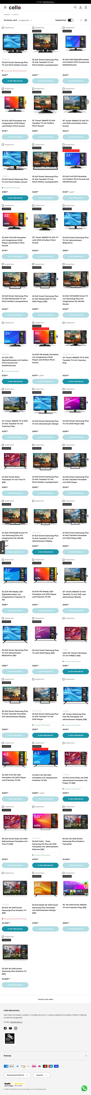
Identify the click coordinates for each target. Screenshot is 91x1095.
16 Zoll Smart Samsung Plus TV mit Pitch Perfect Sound (15, 63)
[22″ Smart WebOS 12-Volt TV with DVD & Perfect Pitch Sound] (45, 221)
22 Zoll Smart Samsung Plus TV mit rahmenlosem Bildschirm (76, 240)
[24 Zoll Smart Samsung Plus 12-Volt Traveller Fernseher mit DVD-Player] (76, 460)
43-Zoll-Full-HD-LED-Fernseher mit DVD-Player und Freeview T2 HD (14, 777)
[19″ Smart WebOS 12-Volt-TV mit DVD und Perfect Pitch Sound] (76, 104)
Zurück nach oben (45, 999)
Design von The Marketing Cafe (36, 1089)
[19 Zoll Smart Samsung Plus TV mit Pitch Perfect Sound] (15, 160)
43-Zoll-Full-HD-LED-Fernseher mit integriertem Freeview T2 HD (44, 777)
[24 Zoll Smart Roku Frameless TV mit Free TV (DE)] (15, 460)
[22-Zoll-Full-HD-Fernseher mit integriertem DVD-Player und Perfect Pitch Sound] (15, 221)
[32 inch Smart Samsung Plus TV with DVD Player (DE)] (45, 633)
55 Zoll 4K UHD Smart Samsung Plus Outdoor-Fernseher (74, 841)
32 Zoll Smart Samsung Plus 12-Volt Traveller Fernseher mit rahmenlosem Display (15, 714)
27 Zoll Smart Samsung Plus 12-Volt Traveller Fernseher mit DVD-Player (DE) (76, 535)
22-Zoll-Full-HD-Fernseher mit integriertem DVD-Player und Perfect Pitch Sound (14, 241)
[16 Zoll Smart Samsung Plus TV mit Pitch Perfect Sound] (15, 43)
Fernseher (15, 14)
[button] (85, 7)
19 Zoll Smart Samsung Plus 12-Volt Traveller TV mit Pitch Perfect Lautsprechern (45, 179)
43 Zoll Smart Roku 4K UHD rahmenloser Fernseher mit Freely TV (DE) (75, 780)
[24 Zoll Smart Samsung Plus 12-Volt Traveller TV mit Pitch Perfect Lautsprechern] (45, 460)
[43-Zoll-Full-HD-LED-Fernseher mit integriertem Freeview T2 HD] (45, 758)
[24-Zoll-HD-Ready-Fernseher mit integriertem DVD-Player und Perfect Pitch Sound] (45, 338)
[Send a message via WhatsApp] (84, 1088)
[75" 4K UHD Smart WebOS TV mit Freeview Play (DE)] (76, 888)
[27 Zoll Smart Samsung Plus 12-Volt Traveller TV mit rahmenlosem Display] (45, 516)
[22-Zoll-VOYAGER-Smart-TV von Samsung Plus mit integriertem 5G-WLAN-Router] (76, 279)
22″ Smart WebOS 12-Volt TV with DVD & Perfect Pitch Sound (45, 240)
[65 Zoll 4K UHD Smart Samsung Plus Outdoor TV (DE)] (15, 888)
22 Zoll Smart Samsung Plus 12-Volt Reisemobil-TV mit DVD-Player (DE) (45, 299)
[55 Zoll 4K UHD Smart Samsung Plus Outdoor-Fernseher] (76, 822)
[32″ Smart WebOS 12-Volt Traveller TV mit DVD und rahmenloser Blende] (76, 575)
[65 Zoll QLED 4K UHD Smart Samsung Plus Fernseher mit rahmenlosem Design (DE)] (45, 888)
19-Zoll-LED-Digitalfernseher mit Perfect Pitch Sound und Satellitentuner (76, 62)
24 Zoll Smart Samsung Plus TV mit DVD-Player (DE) (76, 422)
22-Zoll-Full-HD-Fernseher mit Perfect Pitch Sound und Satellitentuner (76, 179)
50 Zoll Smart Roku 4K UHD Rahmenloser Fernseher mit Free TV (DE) (14, 841)
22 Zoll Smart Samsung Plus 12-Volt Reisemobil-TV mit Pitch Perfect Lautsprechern (15, 298)
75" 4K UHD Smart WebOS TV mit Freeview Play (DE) (75, 906)
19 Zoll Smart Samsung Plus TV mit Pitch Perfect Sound (15, 180)
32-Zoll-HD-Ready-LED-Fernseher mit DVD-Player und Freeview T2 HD (44, 594)
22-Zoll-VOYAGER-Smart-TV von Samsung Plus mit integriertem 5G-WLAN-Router (75, 300)
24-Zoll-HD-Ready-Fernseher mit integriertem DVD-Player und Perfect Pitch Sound (45, 358)
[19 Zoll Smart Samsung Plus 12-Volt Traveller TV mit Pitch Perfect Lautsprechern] (45, 160)
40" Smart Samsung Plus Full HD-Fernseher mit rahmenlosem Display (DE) (75, 717)
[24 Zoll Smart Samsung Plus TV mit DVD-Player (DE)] (76, 404)
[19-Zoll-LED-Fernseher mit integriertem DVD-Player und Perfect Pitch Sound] (15, 104)
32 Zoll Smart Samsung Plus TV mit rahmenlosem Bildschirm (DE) (15, 653)
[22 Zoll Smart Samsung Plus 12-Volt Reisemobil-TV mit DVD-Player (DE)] (45, 279)
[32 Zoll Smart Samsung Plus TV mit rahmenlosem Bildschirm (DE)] (15, 633)
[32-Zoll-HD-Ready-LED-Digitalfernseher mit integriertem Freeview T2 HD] (15, 575)
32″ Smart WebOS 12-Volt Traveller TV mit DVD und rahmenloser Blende (74, 594)
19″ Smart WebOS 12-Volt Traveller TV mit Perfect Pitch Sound (43, 123)
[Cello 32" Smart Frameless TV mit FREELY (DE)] (76, 633)
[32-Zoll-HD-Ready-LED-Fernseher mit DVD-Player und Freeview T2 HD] (45, 575)
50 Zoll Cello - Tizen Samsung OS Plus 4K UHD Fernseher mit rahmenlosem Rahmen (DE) (45, 845)
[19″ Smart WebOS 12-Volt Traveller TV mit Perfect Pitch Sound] (45, 104)
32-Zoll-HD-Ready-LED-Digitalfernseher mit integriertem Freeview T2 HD (13, 595)
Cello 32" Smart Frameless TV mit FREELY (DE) (75, 654)
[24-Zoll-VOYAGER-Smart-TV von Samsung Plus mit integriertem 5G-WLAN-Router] (15, 516)
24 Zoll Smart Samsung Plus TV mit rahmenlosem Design (45, 422)
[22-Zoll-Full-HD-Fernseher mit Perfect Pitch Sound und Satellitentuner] (76, 160)
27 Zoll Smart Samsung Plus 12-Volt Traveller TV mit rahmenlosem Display (45, 538)
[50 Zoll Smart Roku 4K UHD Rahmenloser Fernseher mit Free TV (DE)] (15, 822)
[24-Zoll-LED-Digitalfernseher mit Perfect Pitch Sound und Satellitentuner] (15, 338)
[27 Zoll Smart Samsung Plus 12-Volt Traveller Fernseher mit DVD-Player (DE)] (76, 516)
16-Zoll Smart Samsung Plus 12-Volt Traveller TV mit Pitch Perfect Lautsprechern (45, 62)
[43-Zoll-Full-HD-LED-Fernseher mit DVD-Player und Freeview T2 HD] (15, 758)
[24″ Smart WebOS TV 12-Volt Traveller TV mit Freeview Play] (76, 338)
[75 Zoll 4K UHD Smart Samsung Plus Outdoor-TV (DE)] (15, 952)
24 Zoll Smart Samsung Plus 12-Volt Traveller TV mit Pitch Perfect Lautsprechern (45, 479)
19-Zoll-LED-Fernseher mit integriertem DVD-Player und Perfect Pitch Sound (14, 123)
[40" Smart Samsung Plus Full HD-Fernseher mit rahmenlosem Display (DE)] (76, 694)
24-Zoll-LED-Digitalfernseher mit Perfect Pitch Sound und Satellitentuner (15, 361)
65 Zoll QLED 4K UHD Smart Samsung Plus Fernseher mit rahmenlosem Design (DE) (45, 909)
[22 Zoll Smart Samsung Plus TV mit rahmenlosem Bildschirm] (76, 221)
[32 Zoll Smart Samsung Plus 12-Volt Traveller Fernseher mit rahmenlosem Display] (15, 694)
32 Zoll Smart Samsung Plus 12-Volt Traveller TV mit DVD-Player (45, 716)
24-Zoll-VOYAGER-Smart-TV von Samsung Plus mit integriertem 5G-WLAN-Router (15, 537)
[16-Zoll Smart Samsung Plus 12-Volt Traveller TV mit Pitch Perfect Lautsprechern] (45, 43)
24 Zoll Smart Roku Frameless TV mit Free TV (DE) (13, 479)
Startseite (7, 14)
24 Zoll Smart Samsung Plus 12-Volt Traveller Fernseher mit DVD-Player (76, 479)
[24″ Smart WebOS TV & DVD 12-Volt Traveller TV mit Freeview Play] (15, 404)
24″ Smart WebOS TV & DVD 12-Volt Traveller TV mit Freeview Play (15, 423)
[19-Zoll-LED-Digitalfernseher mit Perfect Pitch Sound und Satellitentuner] (76, 43)
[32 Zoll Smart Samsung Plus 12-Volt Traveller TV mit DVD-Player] (45, 694)
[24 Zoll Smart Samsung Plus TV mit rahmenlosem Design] (45, 404)
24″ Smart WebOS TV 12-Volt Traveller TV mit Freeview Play (76, 360)
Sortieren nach (10, 20)
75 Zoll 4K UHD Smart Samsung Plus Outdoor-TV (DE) (14, 971)
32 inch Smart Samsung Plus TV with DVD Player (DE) (45, 651)
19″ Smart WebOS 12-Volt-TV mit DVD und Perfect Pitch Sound (76, 123)
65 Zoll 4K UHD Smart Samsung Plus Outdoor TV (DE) (14, 910)
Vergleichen (60, 20)
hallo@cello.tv (48, 2)
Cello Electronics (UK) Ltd (17, 1089)
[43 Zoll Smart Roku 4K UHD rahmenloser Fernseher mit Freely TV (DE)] (76, 758)
